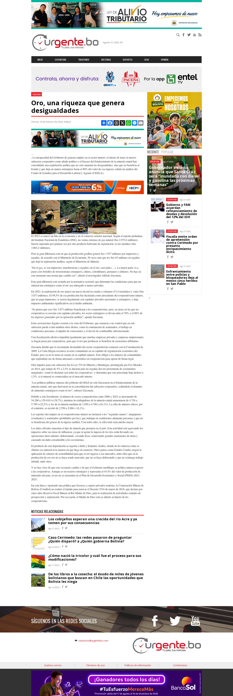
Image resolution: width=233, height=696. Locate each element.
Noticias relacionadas (47, 511)
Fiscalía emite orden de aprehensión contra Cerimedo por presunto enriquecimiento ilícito (182, 244)
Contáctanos (180, 665)
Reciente (153, 151)
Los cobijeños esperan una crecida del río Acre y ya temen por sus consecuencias (92, 521)
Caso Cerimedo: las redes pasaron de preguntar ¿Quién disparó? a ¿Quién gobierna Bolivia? (90, 539)
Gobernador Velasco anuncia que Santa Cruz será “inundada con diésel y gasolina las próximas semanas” (174, 176)
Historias (106, 59)
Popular (167, 151)
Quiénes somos (53, 665)
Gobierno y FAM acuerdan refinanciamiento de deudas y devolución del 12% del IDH (181, 211)
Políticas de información (137, 665)
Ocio (146, 59)
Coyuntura (60, 59)
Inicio (40, 59)
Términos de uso (95, 665)
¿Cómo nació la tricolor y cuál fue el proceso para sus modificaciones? (94, 557)
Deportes (127, 59)
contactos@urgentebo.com (93, 640)
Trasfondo (83, 59)
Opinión (164, 59)
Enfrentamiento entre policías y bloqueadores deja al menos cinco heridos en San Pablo (182, 277)
